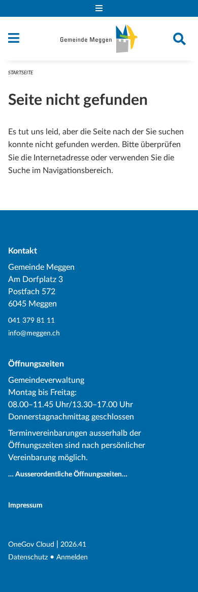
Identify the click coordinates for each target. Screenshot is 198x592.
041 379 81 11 (31, 320)
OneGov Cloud (31, 544)
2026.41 (73, 544)
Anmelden (72, 557)
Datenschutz (28, 557)
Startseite (20, 72)
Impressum (25, 505)
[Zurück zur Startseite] (99, 39)
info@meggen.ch (34, 333)
